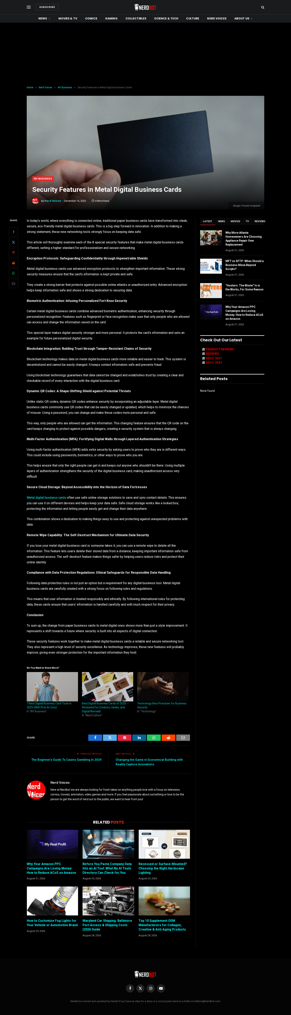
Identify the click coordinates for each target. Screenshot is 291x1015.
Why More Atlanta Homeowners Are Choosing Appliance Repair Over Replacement (243, 238)
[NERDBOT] (145, 7)
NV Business (43, 179)
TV (247, 221)
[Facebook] (13, 231)
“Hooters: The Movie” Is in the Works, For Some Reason (244, 287)
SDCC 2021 (214, 358)
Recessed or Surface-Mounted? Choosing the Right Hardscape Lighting (163, 868)
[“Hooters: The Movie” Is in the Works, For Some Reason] (211, 290)
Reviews (260, 221)
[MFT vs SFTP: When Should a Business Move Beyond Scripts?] (211, 266)
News (42, 18)
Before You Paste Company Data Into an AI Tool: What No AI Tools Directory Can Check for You (107, 868)
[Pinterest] (13, 252)
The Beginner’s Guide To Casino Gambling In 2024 (66, 759)
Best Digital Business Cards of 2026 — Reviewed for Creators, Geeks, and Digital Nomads (105, 707)
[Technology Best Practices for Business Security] (162, 686)
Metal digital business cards (46, 497)
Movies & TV (67, 18)
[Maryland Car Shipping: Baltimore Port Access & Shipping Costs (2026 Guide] (108, 900)
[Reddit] (13, 262)
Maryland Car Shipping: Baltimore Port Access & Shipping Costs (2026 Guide (107, 925)
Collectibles (136, 18)
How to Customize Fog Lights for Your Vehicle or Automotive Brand (52, 923)
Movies (235, 221)
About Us (241, 18)
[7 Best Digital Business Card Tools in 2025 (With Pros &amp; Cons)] (52, 686)
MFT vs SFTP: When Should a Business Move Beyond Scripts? (244, 265)
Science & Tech (166, 18)
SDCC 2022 (214, 362)
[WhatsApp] (13, 273)
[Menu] (29, 7)
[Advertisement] (145, 54)
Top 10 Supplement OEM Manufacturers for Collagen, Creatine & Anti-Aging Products (162, 925)
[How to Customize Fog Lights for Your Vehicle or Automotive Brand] (52, 900)
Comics (91, 18)
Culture (192, 18)
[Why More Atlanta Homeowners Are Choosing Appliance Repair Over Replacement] (211, 237)
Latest (207, 221)
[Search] (262, 7)
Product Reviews (220, 349)
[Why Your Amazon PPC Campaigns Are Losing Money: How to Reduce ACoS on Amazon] (52, 844)
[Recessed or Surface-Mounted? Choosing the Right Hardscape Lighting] (164, 844)
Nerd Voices (216, 18)
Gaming (111, 18)
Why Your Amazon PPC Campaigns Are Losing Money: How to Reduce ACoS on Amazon (51, 868)
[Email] (13, 283)
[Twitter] (13, 242)
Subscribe (47, 7)
